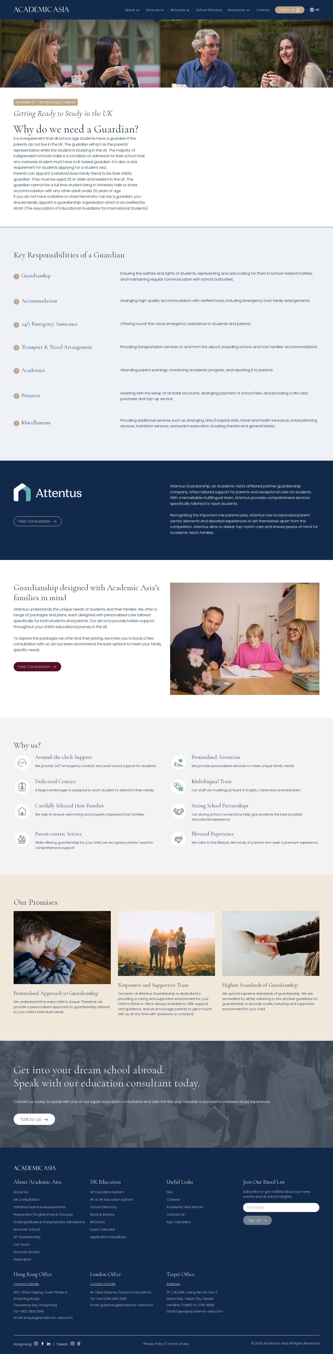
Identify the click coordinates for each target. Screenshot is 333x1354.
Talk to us (287, 9)
